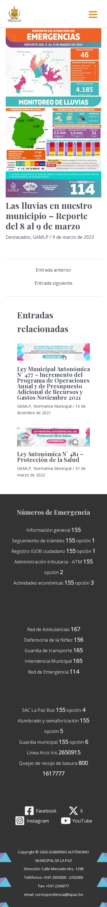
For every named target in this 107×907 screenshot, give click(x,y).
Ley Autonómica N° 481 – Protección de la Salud (50, 456)
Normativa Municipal (52, 406)
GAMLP (41, 237)
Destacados (18, 237)
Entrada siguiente (53, 283)
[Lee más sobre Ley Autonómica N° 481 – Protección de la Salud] (53, 437)
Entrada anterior (53, 270)
